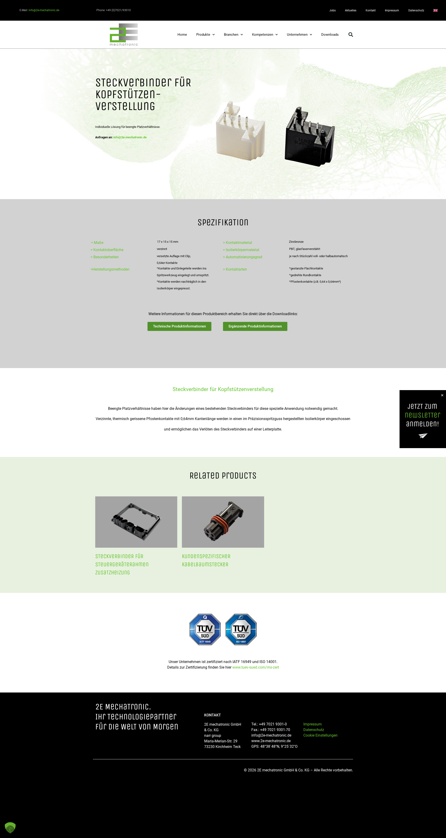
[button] (350, 34)
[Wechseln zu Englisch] (435, 10)
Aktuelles (350, 10)
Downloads (330, 34)
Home (182, 34)
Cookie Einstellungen (320, 735)
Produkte (203, 34)
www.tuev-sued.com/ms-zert (255, 667)
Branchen (231, 34)
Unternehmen (297, 34)
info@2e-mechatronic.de (44, 10)
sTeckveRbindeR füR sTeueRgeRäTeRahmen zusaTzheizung (122, 564)
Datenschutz (416, 10)
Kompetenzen (262, 34)
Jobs (332, 10)
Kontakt (371, 10)
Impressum (392, 10)
